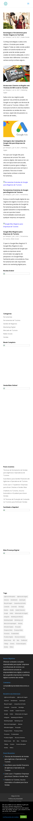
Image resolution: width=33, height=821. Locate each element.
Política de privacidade (15, 799)
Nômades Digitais (8, 627)
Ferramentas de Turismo (11, 320)
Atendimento (14, 600)
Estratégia (21, 606)
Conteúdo (6, 606)
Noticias (20, 623)
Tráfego (6, 643)
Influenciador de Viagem (21, 613)
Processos (6, 633)
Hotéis (11, 613)
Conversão (14, 606)
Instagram (6, 617)
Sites (18, 640)
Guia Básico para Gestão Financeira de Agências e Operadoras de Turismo (17, 767)
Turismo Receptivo (21, 643)
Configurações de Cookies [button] (11, 817)
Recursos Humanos (20, 637)
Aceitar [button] (23, 817)
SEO (14, 640)
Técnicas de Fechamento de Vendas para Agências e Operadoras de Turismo (15, 472)
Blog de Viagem (8, 603)
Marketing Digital (9, 327)
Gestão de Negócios (10, 324)
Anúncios (6, 600)
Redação (8, 37)
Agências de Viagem (22, 596)
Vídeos (11, 647)
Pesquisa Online (8, 630)
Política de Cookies (15, 801)
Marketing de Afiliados (17, 617)
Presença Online (18, 630)
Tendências (24, 640)
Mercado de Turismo (10, 330)
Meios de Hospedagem (10, 623)
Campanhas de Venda (19, 603)
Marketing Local (19, 620)
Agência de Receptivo (9, 596)
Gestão (12, 610)
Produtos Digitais (8, 637)
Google (6, 613)
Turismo (12, 643)
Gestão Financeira (20, 610)
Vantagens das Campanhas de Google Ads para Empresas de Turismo (14, 143)
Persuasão (18, 627)
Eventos (6, 610)
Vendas (5, 337)
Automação (22, 600)
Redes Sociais (25, 37)
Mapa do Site (15, 796)
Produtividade (15, 633)
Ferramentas (24, 194)
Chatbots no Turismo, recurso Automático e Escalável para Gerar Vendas (15, 493)
